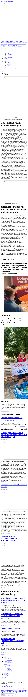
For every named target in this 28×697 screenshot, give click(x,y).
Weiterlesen (22, 426)
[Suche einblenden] (1, 48)
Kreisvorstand (10, 57)
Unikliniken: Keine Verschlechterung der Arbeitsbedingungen (9, 538)
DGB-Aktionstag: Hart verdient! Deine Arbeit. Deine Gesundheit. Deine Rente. (13, 600)
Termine (5, 58)
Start (5, 52)
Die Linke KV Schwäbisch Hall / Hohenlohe (11, 46)
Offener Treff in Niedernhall (11, 418)
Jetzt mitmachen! (5, 411)
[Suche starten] (15, 694)
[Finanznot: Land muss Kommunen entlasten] (14, 501)
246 (4, 587)
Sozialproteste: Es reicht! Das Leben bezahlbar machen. (12, 615)
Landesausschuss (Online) (10, 628)
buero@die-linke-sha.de (6, 686)
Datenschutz (6, 676)
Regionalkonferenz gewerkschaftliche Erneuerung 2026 (12, 641)
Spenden (9, 64)
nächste (7, 587)
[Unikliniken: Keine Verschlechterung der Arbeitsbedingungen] (14, 554)
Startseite (6, 673)
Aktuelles (9, 53)
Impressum (9, 65)
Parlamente (9, 54)
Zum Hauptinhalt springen (7, 1)
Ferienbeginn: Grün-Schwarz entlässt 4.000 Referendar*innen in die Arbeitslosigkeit (14, 435)
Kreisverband (7, 56)
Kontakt (5, 61)
